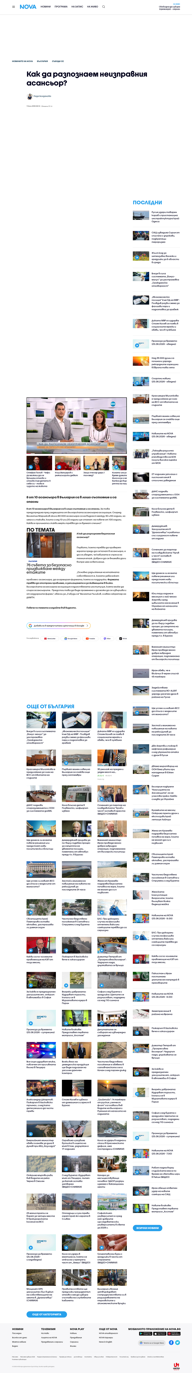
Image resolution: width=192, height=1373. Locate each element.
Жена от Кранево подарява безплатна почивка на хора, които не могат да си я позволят (111, 887)
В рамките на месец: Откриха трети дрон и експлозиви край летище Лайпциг (165, 815)
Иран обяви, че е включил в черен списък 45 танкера (165, 673)
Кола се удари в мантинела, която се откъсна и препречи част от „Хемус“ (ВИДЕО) (76, 1258)
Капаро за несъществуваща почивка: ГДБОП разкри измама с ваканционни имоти (110, 1181)
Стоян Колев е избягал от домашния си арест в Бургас (76, 1102)
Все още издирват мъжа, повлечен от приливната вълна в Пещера (41, 1064)
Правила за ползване (138, 1357)
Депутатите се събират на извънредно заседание (111, 1032)
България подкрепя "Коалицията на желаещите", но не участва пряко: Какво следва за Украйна (164, 792)
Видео (15, 1346)
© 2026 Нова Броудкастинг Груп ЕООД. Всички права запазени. (33, 1366)
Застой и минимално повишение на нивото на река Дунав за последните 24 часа (76, 885)
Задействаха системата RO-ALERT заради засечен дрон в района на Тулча (165, 692)
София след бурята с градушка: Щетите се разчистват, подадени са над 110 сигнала (111, 995)
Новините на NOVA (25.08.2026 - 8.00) (162, 995)
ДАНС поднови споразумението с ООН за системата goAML (40, 808)
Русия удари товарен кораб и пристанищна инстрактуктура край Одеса (165, 217)
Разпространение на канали (47, 1357)
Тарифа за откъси (65, 1357)
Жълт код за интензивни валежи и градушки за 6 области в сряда (165, 257)
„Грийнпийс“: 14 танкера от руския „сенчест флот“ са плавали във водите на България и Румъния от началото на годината (111, 1106)
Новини (46, 6)
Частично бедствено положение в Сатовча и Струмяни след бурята (75, 921)
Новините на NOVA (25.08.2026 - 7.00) (162, 1152)
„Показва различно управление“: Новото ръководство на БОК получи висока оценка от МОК (164, 456)
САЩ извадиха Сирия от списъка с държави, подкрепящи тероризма (166, 237)
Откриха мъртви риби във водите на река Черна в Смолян (40, 1178)
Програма (61, 6)
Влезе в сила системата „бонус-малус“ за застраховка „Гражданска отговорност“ (41, 737)
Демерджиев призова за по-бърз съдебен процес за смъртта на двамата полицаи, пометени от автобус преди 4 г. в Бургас (76, 847)
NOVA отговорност (108, 1333)
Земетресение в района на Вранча (162, 1012)
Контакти (88, 1357)
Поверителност (111, 1357)
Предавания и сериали (52, 1342)
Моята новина (19, 1342)
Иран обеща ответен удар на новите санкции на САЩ (164, 1191)
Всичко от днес (19, 1337)
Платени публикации (19, 1359)
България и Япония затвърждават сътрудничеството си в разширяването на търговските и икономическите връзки (111, 1296)
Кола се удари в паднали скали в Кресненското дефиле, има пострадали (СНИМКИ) (111, 1144)
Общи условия (99, 1357)
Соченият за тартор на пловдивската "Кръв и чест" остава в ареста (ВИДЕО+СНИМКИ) (111, 809)
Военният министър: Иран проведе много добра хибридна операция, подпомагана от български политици (111, 846)
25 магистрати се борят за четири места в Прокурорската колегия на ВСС (41, 1217)
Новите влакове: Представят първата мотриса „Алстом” (75, 1032)
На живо (92, 6)
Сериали (74, 1342)
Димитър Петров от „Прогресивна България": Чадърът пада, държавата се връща (111, 960)
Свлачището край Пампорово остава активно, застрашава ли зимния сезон (40, 923)
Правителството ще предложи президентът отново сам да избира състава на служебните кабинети (76, 1295)
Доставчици (78, 1357)
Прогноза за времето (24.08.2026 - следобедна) (39, 1257)
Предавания (76, 1337)
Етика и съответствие (155, 1357)
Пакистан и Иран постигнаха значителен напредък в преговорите (165, 978)
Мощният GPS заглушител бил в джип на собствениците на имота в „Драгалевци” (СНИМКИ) (40, 1295)
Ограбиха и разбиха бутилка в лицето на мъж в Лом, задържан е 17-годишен (75, 1144)
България (33, 561)
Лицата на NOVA (49, 1337)
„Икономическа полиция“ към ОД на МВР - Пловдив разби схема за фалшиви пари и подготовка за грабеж (76, 737)
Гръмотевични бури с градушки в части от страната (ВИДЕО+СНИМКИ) (109, 1258)
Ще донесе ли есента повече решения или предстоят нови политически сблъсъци (40, 844)
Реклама (15, 1357)
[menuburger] (13, 6)
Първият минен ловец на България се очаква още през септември (76, 772)
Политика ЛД (124, 1357)
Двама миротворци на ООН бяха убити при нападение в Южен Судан (165, 771)
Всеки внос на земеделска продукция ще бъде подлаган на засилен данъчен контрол (75, 1067)
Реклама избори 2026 (27, 1357)
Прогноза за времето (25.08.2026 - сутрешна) (41, 1031)
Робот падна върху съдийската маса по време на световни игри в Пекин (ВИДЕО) (166, 1172)
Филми (73, 1346)
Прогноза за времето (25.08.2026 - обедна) (164, 342)
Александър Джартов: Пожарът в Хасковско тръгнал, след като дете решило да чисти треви (40, 1105)
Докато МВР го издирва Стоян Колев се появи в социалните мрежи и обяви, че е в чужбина (111, 735)
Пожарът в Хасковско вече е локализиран (75, 958)
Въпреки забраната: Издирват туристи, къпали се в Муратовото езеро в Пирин (74, 997)
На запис (77, 6)
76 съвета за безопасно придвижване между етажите (49, 568)
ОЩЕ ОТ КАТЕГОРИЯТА (46, 1314)
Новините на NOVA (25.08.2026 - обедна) (164, 435)
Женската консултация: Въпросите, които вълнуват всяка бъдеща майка (162, 897)
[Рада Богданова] (30, 96)
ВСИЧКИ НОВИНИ (147, 1227)
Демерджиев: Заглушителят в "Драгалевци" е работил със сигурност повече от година (166, 532)
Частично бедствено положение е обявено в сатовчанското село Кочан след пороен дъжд (111, 1065)
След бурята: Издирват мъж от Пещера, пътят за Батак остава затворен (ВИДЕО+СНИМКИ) (76, 1181)
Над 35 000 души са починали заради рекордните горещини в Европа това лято (165, 363)
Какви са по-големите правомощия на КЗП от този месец (40, 959)
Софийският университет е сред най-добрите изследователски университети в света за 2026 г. (111, 1220)
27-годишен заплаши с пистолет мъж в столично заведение (164, 477)
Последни (16, 1333)
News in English (105, 1342)
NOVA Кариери (106, 1337)
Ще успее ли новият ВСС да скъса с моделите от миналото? (41, 884)
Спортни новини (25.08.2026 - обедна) (164, 380)
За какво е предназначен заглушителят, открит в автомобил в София (41, 994)
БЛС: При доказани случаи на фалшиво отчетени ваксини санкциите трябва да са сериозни (112, 924)
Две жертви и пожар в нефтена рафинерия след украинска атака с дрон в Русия (165, 750)
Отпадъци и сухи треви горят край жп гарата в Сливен (76, 1216)
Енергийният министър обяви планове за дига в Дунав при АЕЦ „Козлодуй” (41, 1143)
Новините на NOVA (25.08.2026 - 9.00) (162, 917)
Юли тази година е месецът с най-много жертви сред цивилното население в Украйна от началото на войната (165, 601)
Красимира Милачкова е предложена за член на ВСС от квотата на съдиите (41, 773)
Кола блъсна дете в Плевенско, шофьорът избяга (75, 808)
